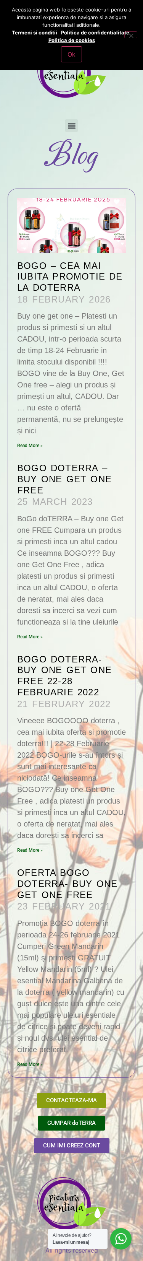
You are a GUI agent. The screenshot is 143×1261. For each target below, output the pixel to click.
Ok (71, 54)
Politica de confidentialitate (95, 32)
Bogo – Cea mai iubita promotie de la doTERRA (70, 276)
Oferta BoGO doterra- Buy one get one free (67, 883)
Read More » (30, 445)
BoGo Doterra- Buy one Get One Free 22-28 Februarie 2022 (64, 675)
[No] (130, 34)
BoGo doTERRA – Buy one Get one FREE (64, 479)
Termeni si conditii (34, 32)
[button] (71, 125)
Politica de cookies (71, 40)
